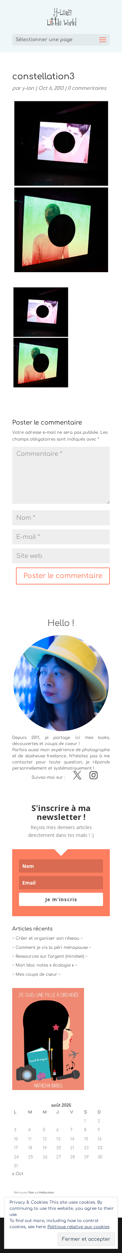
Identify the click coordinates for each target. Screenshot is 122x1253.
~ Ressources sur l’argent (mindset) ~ (49, 956)
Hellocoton (46, 1192)
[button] (40, 337)
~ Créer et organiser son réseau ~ (47, 938)
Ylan (31, 1192)
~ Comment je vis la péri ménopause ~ (51, 947)
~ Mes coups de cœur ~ (36, 974)
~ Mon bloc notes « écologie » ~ (44, 965)
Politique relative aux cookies (78, 1226)
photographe (96, 749)
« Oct (17, 1173)
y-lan (28, 88)
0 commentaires (87, 88)
